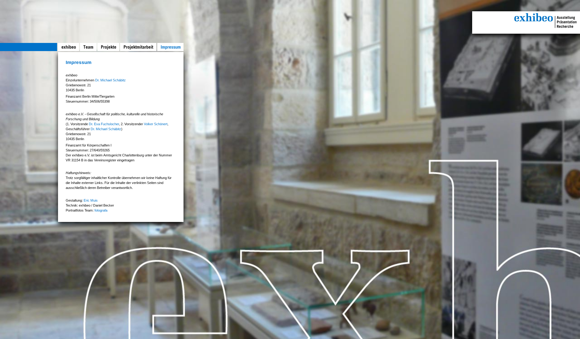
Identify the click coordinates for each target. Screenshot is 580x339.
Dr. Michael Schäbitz (110, 80)
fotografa (100, 210)
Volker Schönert (155, 124)
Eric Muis (91, 200)
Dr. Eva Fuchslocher (104, 124)
